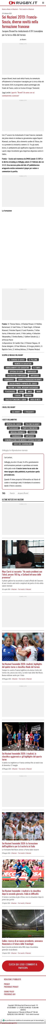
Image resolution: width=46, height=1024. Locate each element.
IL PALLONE (33, 359)
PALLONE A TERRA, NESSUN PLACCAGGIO (23, 387)
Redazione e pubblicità (12, 979)
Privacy (7, 984)
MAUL (30, 391)
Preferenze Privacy (11, 986)
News (8, 9)
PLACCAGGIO (10, 391)
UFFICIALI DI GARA (16, 371)
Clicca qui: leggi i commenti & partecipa (23, 966)
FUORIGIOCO (9, 379)
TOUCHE (18, 395)
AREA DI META (35, 399)
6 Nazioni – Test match (19, 9)
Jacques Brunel (23, 493)
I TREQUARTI (29, 411)
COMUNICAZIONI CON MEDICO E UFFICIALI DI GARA (23, 440)
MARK (39, 391)
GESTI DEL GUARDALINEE (23, 443)
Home (4, 9)
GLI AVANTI (16, 411)
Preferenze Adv (9, 994)
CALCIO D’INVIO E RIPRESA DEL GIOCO (23, 383)
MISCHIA (28, 395)
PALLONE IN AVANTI (33, 424)
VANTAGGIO (32, 371)
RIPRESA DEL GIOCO (13, 424)
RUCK (21, 391)
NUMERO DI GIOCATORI (23, 363)
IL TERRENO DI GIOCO (16, 359)
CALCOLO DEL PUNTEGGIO (16, 375)
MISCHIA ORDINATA (18, 432)
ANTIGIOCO (35, 375)
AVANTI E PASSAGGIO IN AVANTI (30, 379)
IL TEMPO (36, 367)
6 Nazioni (31, 9)
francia (12, 493)
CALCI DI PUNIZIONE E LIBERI (15, 399)
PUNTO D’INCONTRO (30, 428)
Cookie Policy (9, 991)
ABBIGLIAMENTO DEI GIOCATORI (17, 367)
